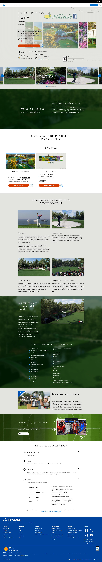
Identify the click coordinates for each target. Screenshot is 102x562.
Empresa (5, 536)
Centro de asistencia (56, 528)
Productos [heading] (21, 526)
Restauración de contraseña (57, 536)
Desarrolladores (71, 536)
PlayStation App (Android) (89, 541)
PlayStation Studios (7, 532)
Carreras (5, 530)
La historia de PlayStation (8, 537)
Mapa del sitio (96, 559)
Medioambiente (38, 528)
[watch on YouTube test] (63, 83)
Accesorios (25, 5)
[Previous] (2, 75)
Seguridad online (38, 532)
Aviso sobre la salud (72, 534)
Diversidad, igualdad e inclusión (41, 534)
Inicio (4, 523)
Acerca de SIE (6, 528)
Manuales (54, 539)
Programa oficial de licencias (73, 537)
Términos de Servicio (72, 528)
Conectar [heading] (86, 526)
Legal (68, 559)
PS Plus (19, 5)
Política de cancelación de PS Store (75, 530)
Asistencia (36, 5)
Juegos (15, 5)
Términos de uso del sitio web (86, 559)
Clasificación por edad (72, 532)
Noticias (30, 5)
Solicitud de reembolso (56, 537)
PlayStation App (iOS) (88, 539)
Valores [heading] (37, 526)
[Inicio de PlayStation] (3, 5)
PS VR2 (20, 532)
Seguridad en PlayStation (57, 530)
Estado (53, 532)
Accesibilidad (38, 530)
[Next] (99, 75)
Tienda (7, 5)
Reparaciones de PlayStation (57, 534)
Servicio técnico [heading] (56, 526)
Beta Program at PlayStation (89, 543)
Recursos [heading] (70, 526)
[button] (43, 59)
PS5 (11, 5)
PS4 (20, 530)
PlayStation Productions (8, 534)
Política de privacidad (74, 559)
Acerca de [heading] (5, 526)
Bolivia (7, 559)
